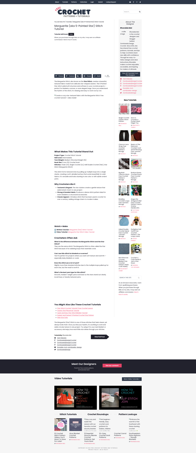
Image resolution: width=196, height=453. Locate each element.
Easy (71, 34)
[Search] (139, 277)
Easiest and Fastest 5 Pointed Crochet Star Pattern (75, 315)
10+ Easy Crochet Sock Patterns (104, 435)
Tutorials (65, 2)
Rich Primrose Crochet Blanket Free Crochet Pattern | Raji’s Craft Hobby (124, 262)
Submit (100, 2)
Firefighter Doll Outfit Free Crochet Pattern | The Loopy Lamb (136, 232)
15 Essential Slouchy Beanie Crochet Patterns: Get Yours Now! (90, 437)
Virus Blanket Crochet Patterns (74, 435)
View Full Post (99, 337)
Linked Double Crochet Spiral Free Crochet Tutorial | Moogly (124, 232)
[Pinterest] (136, 2)
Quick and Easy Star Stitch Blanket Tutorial (72, 313)
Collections (83, 2)
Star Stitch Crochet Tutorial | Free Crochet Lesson (75, 308)
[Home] (64, 22)
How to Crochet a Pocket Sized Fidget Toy (135, 120)
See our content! (112, 365)
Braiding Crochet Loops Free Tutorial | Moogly (124, 201)
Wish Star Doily (62, 318)
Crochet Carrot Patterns (120, 434)
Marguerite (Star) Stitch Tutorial (80, 230)
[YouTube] (130, 2)
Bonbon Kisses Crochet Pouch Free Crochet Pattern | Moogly (136, 176)
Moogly (123, 154)
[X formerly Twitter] (140, 2)
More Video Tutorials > (132, 379)
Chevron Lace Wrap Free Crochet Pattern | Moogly (124, 148)
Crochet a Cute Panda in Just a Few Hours (136, 260)
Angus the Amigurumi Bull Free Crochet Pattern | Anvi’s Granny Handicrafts (136, 203)
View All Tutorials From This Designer (130, 74)
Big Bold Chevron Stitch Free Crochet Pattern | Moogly (124, 176)
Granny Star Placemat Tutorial (68, 311)
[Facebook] (133, 2)
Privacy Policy (93, 449)
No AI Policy (104, 449)
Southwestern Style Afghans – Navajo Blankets (134, 436)
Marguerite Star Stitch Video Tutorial (81, 232)
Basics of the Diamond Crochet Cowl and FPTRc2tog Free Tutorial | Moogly (136, 149)
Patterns (74, 2)
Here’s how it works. (70, 40)
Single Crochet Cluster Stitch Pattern (124, 119)
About (57, 2)
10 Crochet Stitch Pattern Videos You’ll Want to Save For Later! (60, 437)
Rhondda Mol (60, 443)
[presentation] (124, 109)
